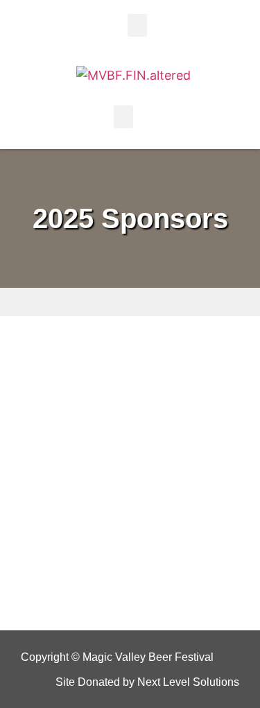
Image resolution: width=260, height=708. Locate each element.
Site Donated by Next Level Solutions (147, 681)
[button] (137, 25)
